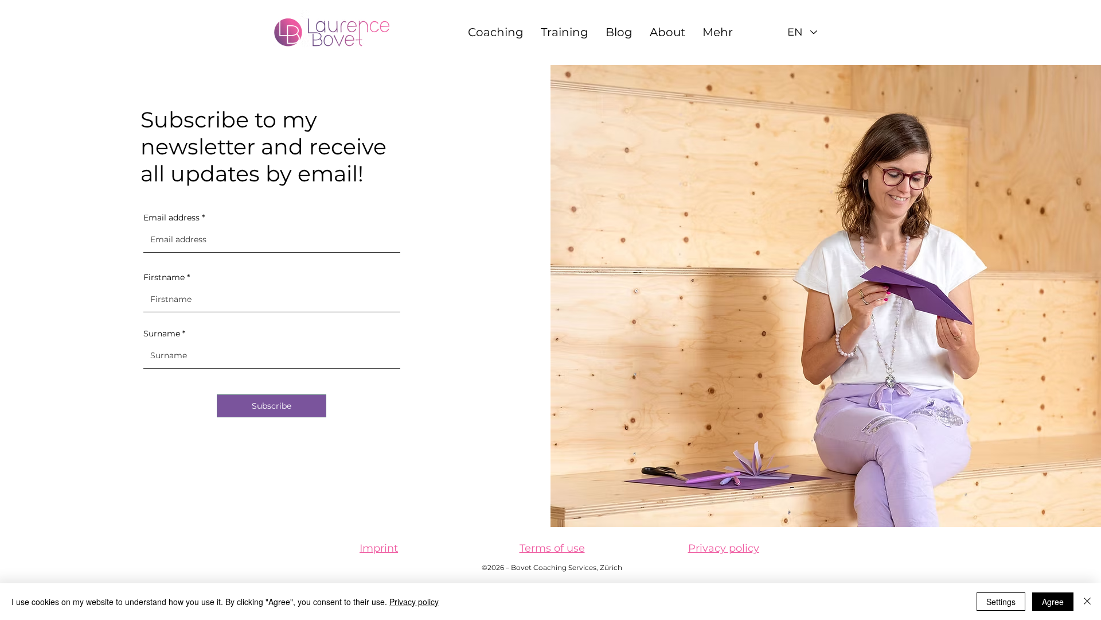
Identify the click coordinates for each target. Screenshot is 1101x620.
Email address (171, 218)
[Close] (1087, 601)
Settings (1001, 601)
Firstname (164, 277)
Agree (1053, 601)
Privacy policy (414, 601)
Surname (161, 334)
